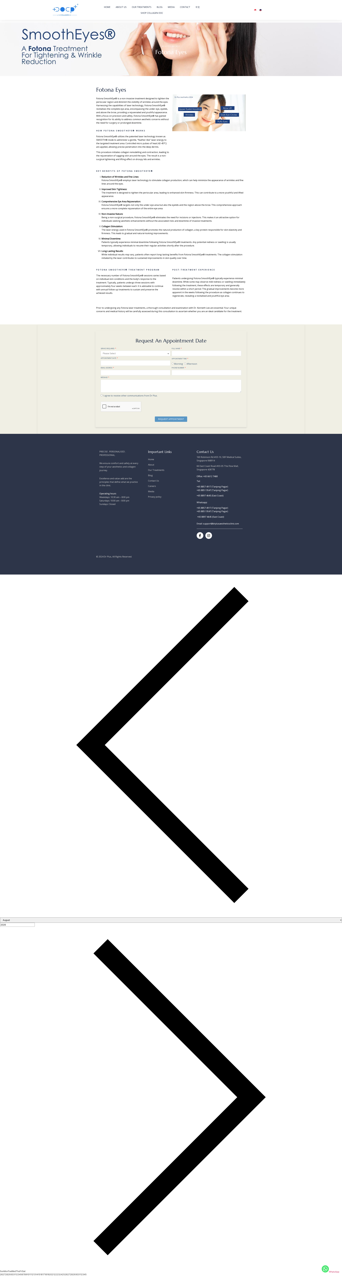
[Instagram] (208, 535)
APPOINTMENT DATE (109, 358)
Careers (152, 486)
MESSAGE (104, 378)
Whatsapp (202, 502)
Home (107, 7)
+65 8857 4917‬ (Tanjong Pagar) (212, 486)
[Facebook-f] (200, 535)
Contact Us (153, 480)
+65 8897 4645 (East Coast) (210, 495)
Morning (178, 363)
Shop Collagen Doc (152, 12)
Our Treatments (141, 7)
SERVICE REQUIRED (108, 349)
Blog (159, 7)
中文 (198, 7)
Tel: (198, 481)
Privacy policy (154, 496)
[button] (175, 113)
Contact (185, 7)
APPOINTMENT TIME (179, 359)
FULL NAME (176, 349)
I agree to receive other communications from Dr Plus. (130, 395)
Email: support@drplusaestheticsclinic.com (218, 523)
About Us (121, 7)
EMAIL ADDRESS (107, 368)
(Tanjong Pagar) (222, 507)
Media (171, 7)
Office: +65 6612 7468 (207, 476)
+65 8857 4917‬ (204, 507)
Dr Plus (107, 556)
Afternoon (192, 363)
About (151, 464)
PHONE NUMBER (178, 368)
